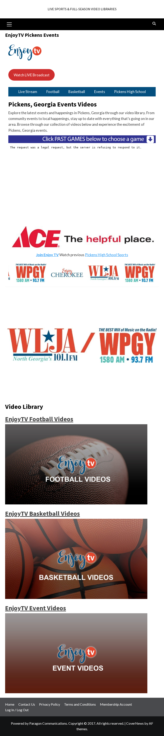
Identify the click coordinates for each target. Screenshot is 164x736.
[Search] (154, 23)
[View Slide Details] (67, 272)
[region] (82, 238)
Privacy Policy (49, 704)
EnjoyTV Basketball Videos (42, 513)
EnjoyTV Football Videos (39, 419)
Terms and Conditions (80, 704)
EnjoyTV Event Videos (35, 608)
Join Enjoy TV (47, 255)
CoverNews (135, 723)
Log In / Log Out (17, 710)
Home (9, 704)
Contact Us (26, 704)
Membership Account (116, 704)
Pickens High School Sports (106, 255)
